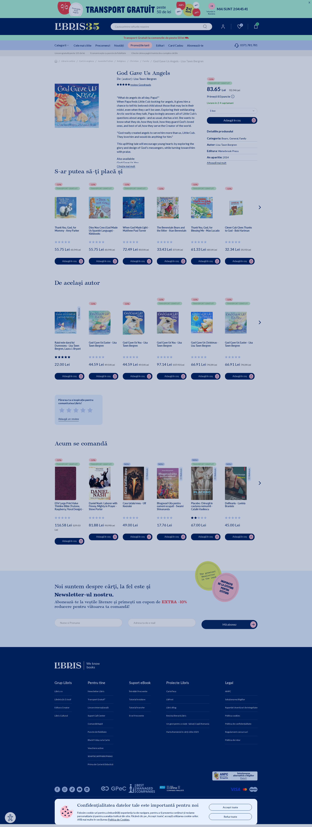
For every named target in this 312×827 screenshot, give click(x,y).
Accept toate (230, 807)
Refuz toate (230, 816)
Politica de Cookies (118, 819)
